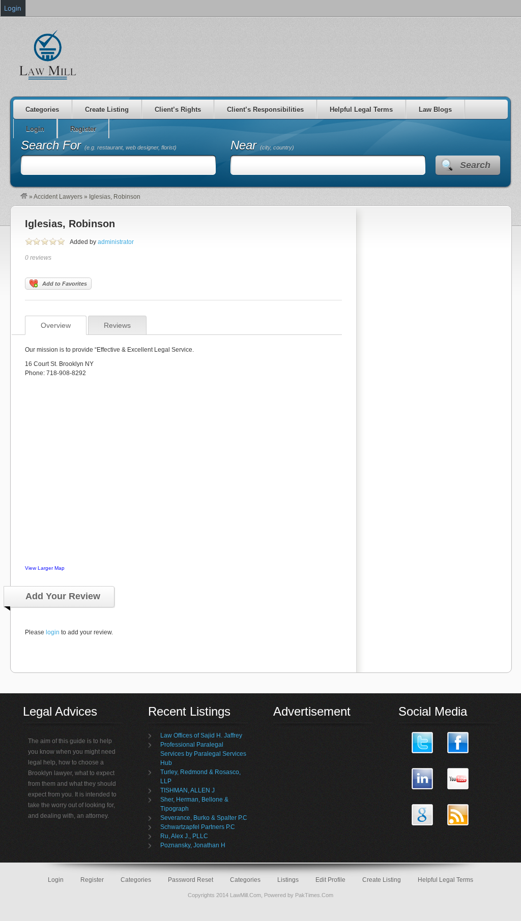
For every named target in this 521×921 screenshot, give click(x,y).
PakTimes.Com (314, 895)
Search (475, 165)
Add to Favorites (64, 284)
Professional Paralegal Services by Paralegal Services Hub (203, 753)
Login (56, 879)
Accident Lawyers (58, 196)
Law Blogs (435, 109)
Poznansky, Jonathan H (192, 845)
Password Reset (190, 879)
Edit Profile (330, 879)
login (53, 632)
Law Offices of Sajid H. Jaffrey (201, 735)
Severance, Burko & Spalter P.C (203, 817)
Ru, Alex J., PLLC (184, 836)
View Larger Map (45, 568)
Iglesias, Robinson (70, 223)
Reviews (117, 325)
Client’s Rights (178, 109)
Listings (288, 879)
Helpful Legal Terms (361, 109)
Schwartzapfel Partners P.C (197, 827)
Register (92, 879)
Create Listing (107, 109)
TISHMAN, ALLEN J (187, 790)
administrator (116, 241)
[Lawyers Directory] (23, 196)
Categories (42, 109)
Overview (56, 325)
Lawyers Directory (48, 54)
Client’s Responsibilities (265, 109)
